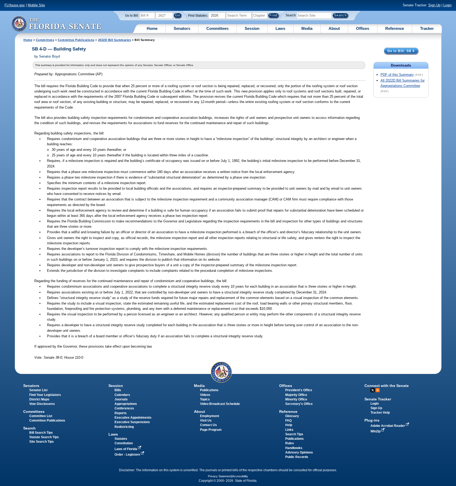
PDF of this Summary (397, 75)
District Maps (39, 399)
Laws (280, 28)
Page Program (211, 429)
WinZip (375, 431)
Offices (362, 28)
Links (289, 429)
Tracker (427, 28)
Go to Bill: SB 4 (401, 51)
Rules (289, 443)
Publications (209, 390)
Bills (118, 390)
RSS (378, 390)
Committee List (40, 416)
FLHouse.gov (14, 5)
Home (152, 28)
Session (252, 28)
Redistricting (124, 426)
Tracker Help (380, 412)
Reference (394, 28)
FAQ (288, 420)
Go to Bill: (132, 15)
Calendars (122, 394)
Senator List (38, 390)
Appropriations (126, 403)
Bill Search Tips (41, 432)
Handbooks (293, 448)
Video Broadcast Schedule (220, 403)
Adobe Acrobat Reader (388, 425)
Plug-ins (371, 420)
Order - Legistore (128, 454)
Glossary (292, 416)
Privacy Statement (219, 476)
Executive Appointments (133, 417)
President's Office (298, 390)
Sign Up (434, 5)
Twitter (372, 390)
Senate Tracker (377, 399)
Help (288, 425)
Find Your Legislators (45, 394)
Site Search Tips (41, 441)
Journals (121, 399)
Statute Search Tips (44, 437)
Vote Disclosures (42, 403)
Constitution (124, 443)
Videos (205, 394)
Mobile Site (36, 5)
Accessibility (240, 476)
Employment (209, 416)
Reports (121, 413)
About (334, 28)
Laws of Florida (126, 449)
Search (291, 15)
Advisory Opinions (299, 452)
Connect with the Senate (386, 386)
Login (447, 5)
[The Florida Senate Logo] (56, 23)
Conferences (124, 408)
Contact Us (208, 425)
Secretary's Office (299, 403)
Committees (217, 28)
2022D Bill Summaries (114, 39)
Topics (205, 399)
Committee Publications (76, 39)
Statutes (121, 438)
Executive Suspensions (132, 422)
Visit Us (206, 420)
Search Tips (294, 434)
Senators (182, 28)
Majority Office (296, 394)
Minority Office (296, 399)
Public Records (296, 457)
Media (306, 28)
